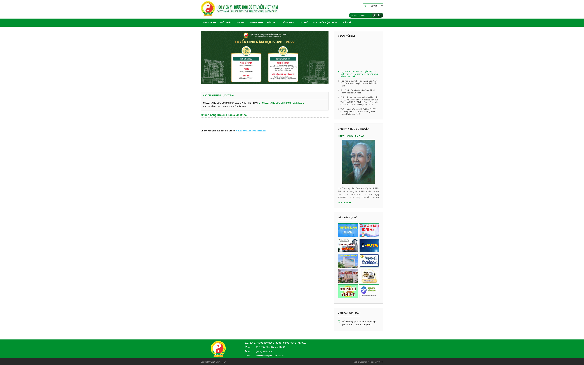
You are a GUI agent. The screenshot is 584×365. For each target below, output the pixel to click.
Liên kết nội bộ (347, 217)
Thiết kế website (359, 362)
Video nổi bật (346, 35)
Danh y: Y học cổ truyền (353, 129)
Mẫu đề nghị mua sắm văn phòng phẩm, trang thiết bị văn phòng (358, 323)
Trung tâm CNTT (376, 362)
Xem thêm (343, 202)
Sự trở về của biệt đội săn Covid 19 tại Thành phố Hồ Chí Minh (358, 91)
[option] (264, 59)
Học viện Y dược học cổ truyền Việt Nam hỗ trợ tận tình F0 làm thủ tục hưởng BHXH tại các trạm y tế (360, 73)
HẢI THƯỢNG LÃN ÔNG (351, 136)
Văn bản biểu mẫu (349, 313)
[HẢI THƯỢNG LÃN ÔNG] (358, 162)
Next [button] (377, 159)
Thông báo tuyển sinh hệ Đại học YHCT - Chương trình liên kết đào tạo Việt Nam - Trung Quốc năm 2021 (359, 111)
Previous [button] (339, 159)
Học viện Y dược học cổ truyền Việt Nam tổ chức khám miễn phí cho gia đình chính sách (359, 83)
